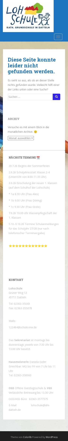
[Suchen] (56, 97)
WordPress (52, 437)
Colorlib (27, 437)
